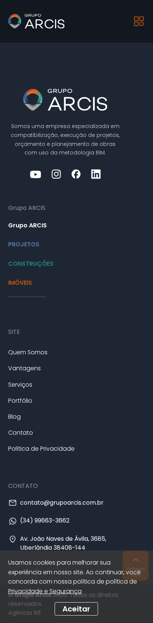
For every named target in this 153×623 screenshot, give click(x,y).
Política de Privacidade (41, 448)
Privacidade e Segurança (45, 591)
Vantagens (24, 368)
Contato (20, 432)
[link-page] (65, 99)
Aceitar (76, 609)
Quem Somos (28, 352)
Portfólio (20, 400)
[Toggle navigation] (138, 21)
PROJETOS (23, 244)
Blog (14, 416)
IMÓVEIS (20, 282)
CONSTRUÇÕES (30, 263)
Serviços (20, 384)
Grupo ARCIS (27, 225)
